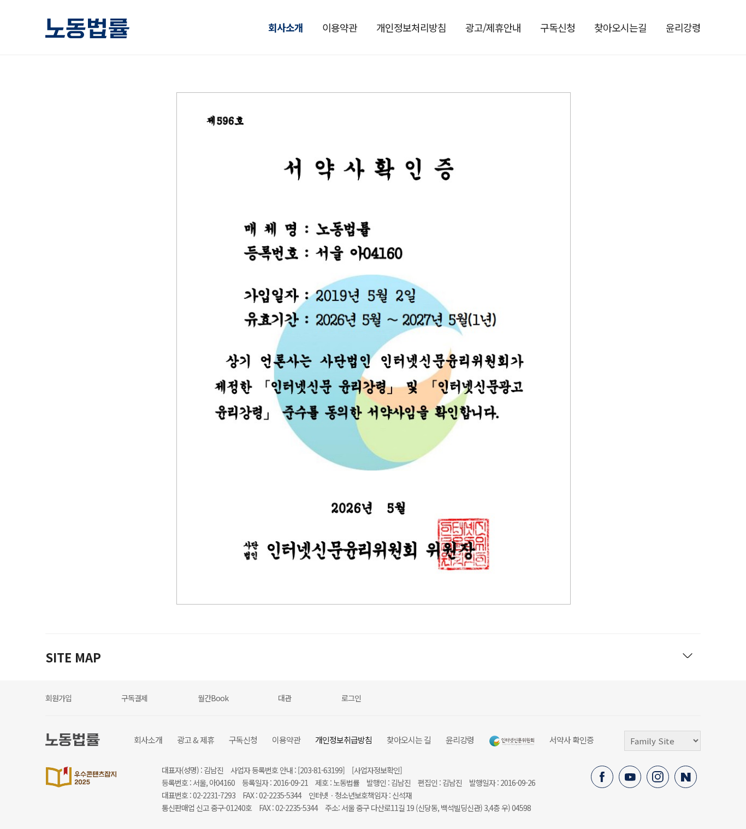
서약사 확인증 (571, 739)
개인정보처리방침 (411, 27)
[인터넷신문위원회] (512, 741)
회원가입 (58, 697)
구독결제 (134, 697)
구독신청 (557, 27)
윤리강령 (683, 27)
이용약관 (339, 27)
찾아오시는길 (620, 27)
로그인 (351, 697)
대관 (284, 697)
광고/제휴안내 (493, 27)
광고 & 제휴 (195, 739)
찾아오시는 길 (409, 739)
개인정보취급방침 (343, 739)
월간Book (213, 697)
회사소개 (285, 27)
